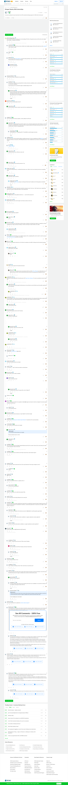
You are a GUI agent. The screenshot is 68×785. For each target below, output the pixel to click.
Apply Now (39, 22)
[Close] (49, 3)
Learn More (29, 22)
